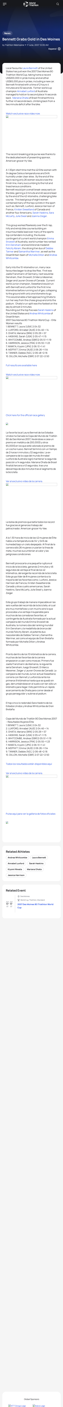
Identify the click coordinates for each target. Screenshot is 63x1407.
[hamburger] (5, 4)
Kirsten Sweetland (24, 209)
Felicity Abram (13, 248)
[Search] (57, 4)
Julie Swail (21, 216)
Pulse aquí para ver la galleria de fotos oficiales (30, 813)
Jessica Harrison (16, 875)
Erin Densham (13, 244)
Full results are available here (21, 365)
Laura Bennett (30, 68)
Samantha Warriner (29, 251)
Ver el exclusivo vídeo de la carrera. (24, 481)
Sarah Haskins (40, 212)
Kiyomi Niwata (15, 869)
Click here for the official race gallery (25, 415)
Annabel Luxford (26, 91)
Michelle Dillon (36, 254)
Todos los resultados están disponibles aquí (29, 763)
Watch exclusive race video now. (23, 113)
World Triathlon (30, 4)
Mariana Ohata (20, 97)
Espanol (52, 48)
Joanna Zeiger (39, 216)
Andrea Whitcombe (39, 313)
